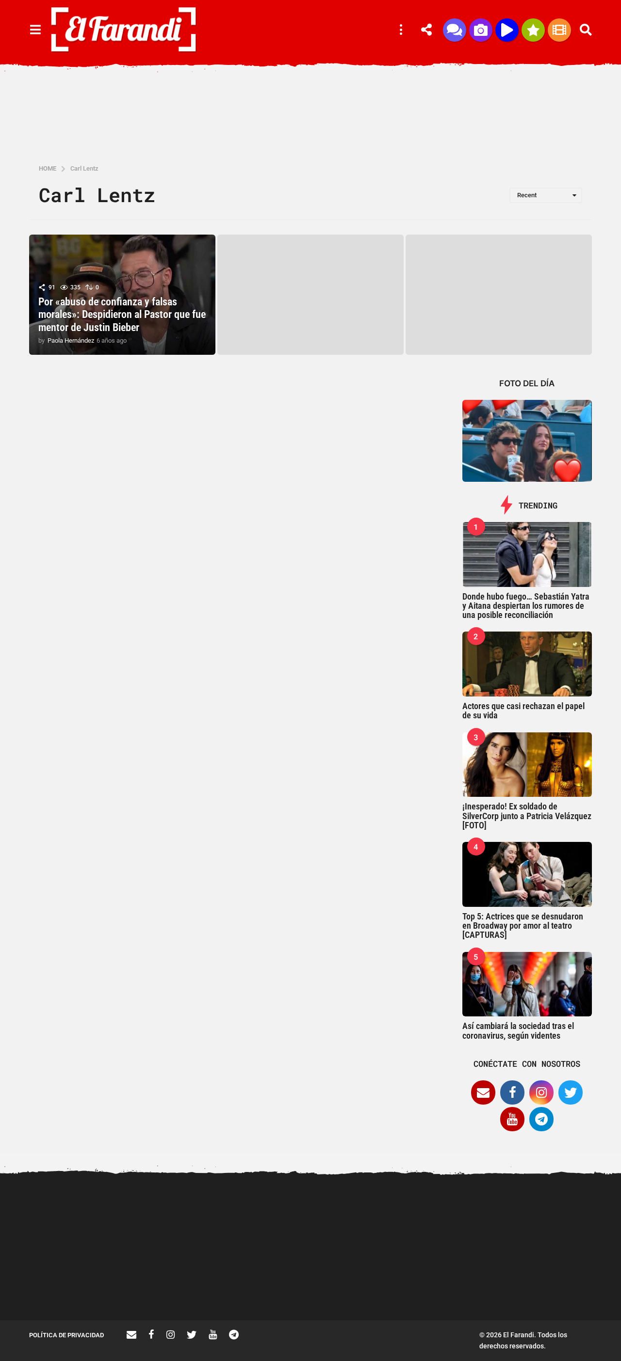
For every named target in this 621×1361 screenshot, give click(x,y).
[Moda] (533, 30)
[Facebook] (512, 1092)
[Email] (483, 1092)
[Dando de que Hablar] (454, 30)
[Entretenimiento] (559, 30)
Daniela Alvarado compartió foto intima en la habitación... (563, 1285)
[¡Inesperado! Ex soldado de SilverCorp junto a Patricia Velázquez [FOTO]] (527, 764)
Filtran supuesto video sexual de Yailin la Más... (175, 1285)
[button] (35, 30)
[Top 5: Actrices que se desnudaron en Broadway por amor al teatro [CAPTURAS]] (527, 874)
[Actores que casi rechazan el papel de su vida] (527, 664)
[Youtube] (512, 1119)
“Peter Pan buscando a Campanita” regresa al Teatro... (369, 1289)
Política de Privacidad (66, 1335)
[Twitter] (570, 1092)
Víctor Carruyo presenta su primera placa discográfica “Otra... (466, 1289)
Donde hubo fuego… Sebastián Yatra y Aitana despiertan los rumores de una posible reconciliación (525, 605)
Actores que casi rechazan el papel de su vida (523, 710)
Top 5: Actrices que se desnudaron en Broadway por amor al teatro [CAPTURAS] (522, 925)
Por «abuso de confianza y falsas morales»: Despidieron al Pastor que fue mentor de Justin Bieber (122, 314)
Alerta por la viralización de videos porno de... (77, 1285)
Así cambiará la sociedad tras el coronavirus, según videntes (518, 1030)
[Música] (507, 30)
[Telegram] (541, 1119)
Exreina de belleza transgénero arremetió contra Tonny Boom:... (271, 1289)
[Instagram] (541, 1092)
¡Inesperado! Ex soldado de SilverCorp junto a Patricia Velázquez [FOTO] (526, 815)
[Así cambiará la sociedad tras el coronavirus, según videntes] (527, 984)
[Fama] (480, 30)
